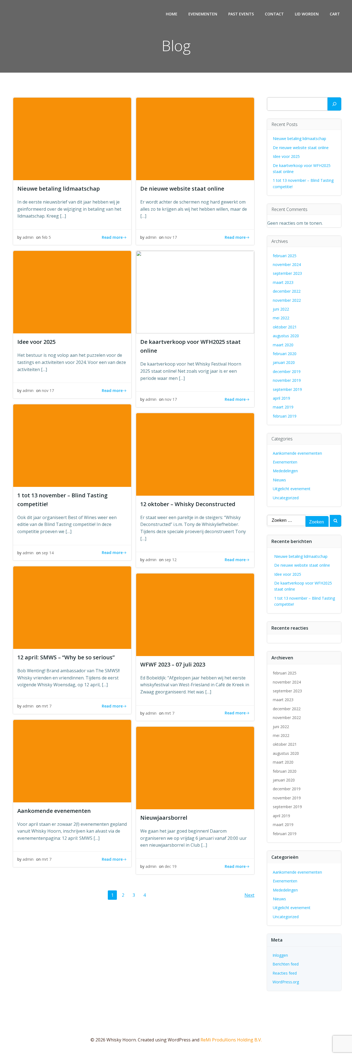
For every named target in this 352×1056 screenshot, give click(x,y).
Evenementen (202, 14)
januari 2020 (284, 362)
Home (171, 14)
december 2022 (287, 291)
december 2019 (287, 371)
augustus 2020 (286, 335)
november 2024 (287, 264)
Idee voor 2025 (286, 156)
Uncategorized (286, 497)
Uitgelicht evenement (291, 488)
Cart (335, 14)
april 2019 (281, 398)
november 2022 (287, 300)
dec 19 (171, 866)
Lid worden (307, 14)
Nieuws (279, 479)
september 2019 (287, 389)
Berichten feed (286, 964)
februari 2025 (284, 255)
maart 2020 (283, 344)
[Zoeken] (334, 104)
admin (28, 237)
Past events (241, 14)
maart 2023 (283, 282)
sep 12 (171, 559)
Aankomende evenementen (297, 453)
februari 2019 (284, 416)
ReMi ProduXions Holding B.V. (231, 1040)
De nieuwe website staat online (301, 147)
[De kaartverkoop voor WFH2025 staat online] (195, 292)
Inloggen (280, 955)
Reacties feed (285, 973)
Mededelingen (285, 470)
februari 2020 (284, 353)
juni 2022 (281, 309)
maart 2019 (283, 407)
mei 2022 (281, 317)
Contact (274, 14)
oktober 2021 (285, 327)
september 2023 (287, 273)
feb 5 (46, 237)
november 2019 (287, 380)
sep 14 (48, 552)
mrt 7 (46, 706)
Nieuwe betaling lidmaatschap (299, 138)
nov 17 (171, 237)
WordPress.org (286, 981)
